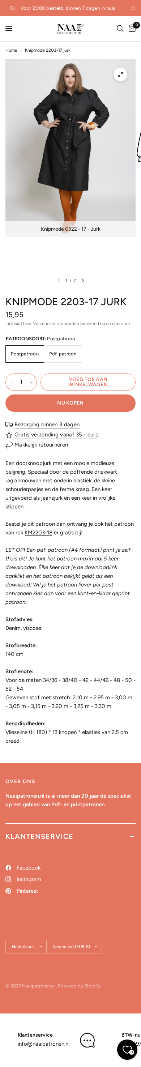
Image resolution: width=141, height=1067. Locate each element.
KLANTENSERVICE (39, 836)
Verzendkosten (48, 323)
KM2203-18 (38, 532)
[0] (131, 28)
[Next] (83, 280)
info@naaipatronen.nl (43, 1044)
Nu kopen (70, 403)
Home (11, 50)
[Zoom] (120, 74)
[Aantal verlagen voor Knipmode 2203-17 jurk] (11, 382)
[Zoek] (120, 28)
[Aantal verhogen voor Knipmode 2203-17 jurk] (31, 382)
